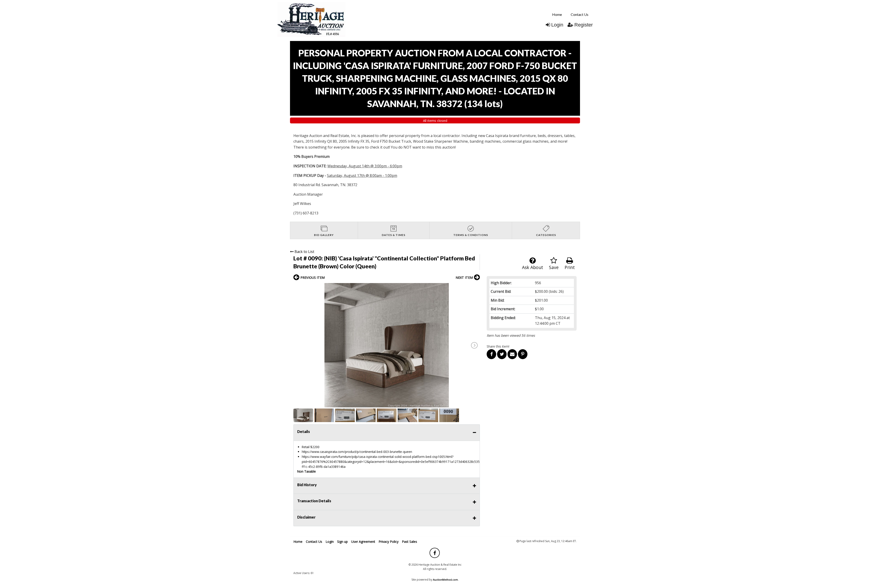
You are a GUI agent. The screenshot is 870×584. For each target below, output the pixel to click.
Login (557, 25)
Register (583, 25)
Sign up (342, 541)
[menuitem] (557, 14)
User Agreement (363, 541)
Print (570, 267)
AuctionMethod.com (445, 579)
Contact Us (579, 14)
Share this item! (498, 346)
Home (557, 14)
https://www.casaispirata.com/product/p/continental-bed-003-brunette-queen (357, 451)
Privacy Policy (389, 541)
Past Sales (409, 541)
